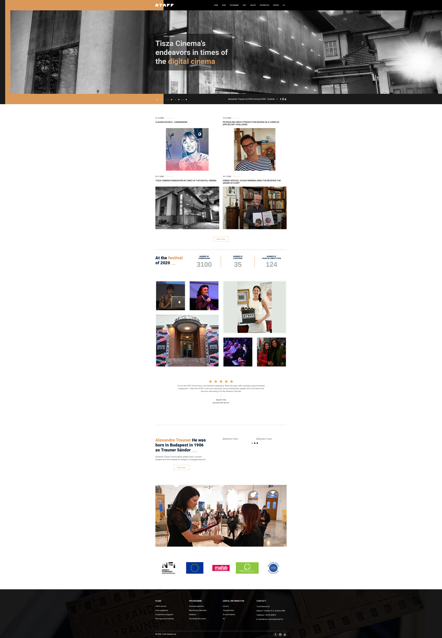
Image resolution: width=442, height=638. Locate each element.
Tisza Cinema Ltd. (263, 606)
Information (264, 5)
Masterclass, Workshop (198, 610)
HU (284, 5)
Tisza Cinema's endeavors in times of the (191, 52)
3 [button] (257, 443)
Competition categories (164, 614)
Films (224, 5)
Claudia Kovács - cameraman (171, 122)
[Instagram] (283, 99)
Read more (181, 467)
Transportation (228, 610)
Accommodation (229, 614)
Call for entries (160, 606)
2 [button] (254, 443)
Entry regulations (161, 610)
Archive (276, 5)
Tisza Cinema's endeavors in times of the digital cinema (185, 180)
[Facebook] (280, 99)
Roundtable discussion (197, 619)
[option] (238, 439)
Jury (244, 5)
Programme (234, 5)
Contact (226, 606)
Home (216, 5)
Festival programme (196, 606)
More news (221, 239)
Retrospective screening (164, 619)
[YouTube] (286, 99)
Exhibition (192, 614)
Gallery (253, 5)
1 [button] (252, 443)
